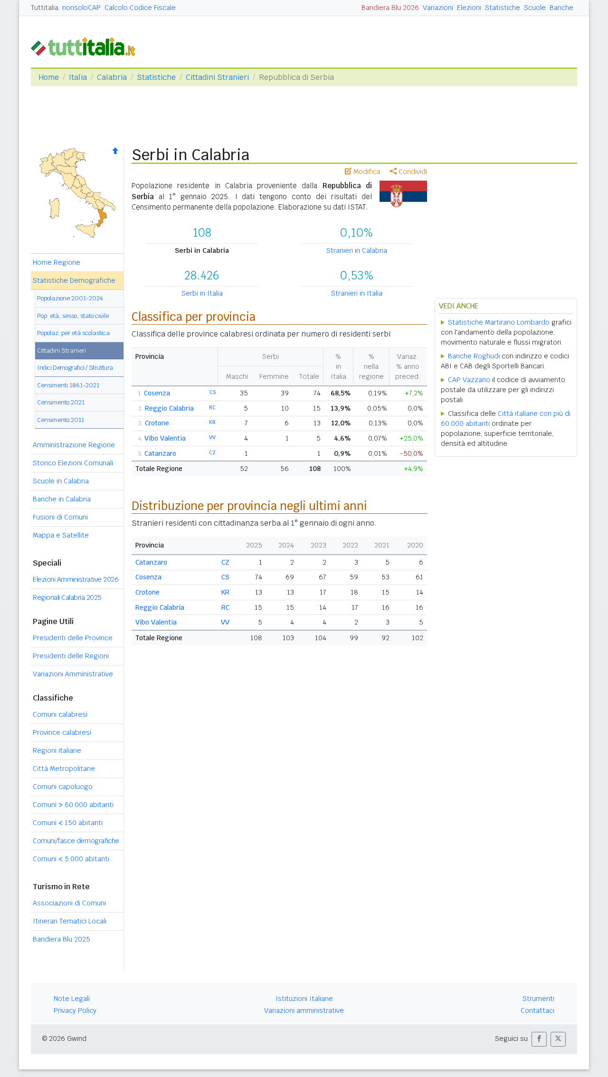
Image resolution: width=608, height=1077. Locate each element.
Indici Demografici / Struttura (75, 368)
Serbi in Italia (202, 293)
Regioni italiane (57, 750)
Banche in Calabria (62, 499)
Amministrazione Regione (74, 445)
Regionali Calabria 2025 (67, 597)
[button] (539, 1039)
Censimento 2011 (60, 420)
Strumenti (538, 998)
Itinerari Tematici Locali (69, 921)
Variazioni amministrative (304, 1010)
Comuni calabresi (60, 714)
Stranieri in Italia (356, 293)
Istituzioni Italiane (304, 998)
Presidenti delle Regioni (71, 656)
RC (212, 407)
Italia (78, 77)
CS (212, 392)
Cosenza (157, 393)
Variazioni (438, 7)
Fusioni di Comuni (60, 517)
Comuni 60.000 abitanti (73, 804)
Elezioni (469, 7)
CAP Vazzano (469, 379)
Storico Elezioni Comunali (73, 463)
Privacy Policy (75, 1010)
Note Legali (72, 998)
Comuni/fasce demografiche (76, 841)
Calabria (112, 77)
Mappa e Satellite (61, 535)
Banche (561, 7)
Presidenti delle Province (73, 638)
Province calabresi (62, 732)
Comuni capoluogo (63, 786)
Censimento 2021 (61, 402)
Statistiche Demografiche (74, 280)
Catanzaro (160, 453)
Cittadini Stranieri (217, 77)
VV (212, 437)
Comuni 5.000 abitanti (71, 859)
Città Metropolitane (64, 768)
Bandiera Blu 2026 (390, 7)
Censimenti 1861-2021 (68, 385)
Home (48, 77)
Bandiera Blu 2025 (61, 939)
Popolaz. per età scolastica (73, 333)
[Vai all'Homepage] (87, 46)
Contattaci (537, 1010)
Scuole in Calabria (61, 481)
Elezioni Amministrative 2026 (75, 579)
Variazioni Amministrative (73, 674)
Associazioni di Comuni (69, 903)
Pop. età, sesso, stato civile (73, 316)
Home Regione (56, 262)
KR (212, 422)
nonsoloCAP (81, 7)
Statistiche (502, 7)
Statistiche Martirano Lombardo (499, 322)
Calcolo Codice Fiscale (140, 7)
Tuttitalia (44, 7)
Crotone (157, 423)
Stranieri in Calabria (356, 250)
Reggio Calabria (169, 408)
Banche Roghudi (474, 356)
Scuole (535, 7)
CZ (212, 452)
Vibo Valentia (165, 438)
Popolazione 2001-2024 (70, 298)
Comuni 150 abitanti (68, 822)
